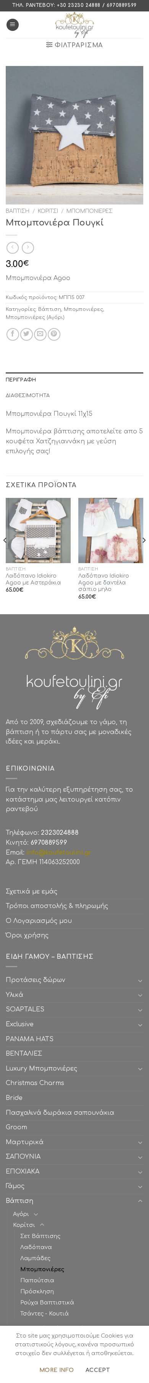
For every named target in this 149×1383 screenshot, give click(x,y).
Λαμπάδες (35, 1258)
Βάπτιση (17, 211)
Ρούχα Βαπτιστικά (47, 1302)
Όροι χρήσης (27, 935)
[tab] (74, 380)
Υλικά (14, 995)
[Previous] (5, 555)
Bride (14, 1098)
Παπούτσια (37, 1280)
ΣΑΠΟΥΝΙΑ (25, 1156)
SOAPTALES (25, 1009)
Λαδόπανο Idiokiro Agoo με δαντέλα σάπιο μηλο (103, 582)
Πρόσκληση (37, 1291)
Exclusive (20, 1024)
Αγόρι (21, 1214)
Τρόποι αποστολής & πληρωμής (57, 906)
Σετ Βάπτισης (40, 1236)
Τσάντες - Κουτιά (44, 1314)
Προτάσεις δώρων (35, 980)
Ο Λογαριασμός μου (39, 921)
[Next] (143, 555)
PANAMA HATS (29, 1039)
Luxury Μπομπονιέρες (41, 1068)
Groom (16, 1127)
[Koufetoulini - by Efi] (74, 24)
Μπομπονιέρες (89, 211)
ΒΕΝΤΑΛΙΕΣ (24, 1053)
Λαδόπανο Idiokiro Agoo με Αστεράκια (33, 579)
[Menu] (12, 25)
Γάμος (15, 1186)
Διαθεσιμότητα (28, 395)
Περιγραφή (21, 380)
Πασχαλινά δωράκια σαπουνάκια (60, 1112)
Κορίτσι (48, 211)
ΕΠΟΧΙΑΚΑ (24, 1171)
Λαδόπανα (36, 1247)
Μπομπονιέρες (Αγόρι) (35, 317)
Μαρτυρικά (25, 1142)
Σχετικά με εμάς (31, 891)
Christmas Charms (35, 1083)
